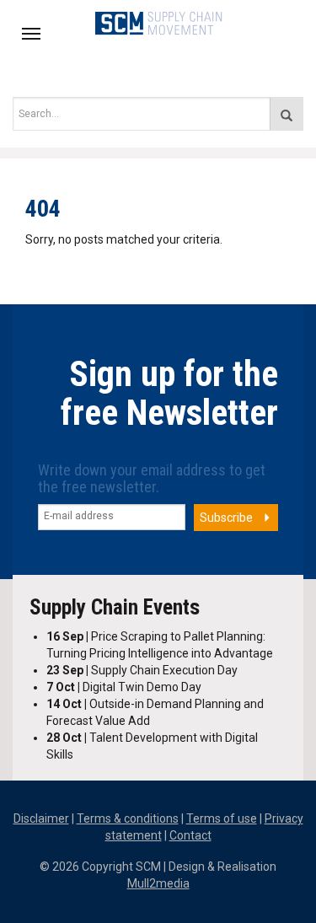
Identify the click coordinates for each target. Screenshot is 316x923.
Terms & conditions (128, 818)
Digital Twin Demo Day (123, 687)
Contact (190, 835)
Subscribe (226, 517)
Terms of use (221, 818)
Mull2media (158, 883)
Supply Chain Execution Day (142, 670)
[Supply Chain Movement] (158, 22)
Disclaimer (41, 818)
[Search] (286, 114)
